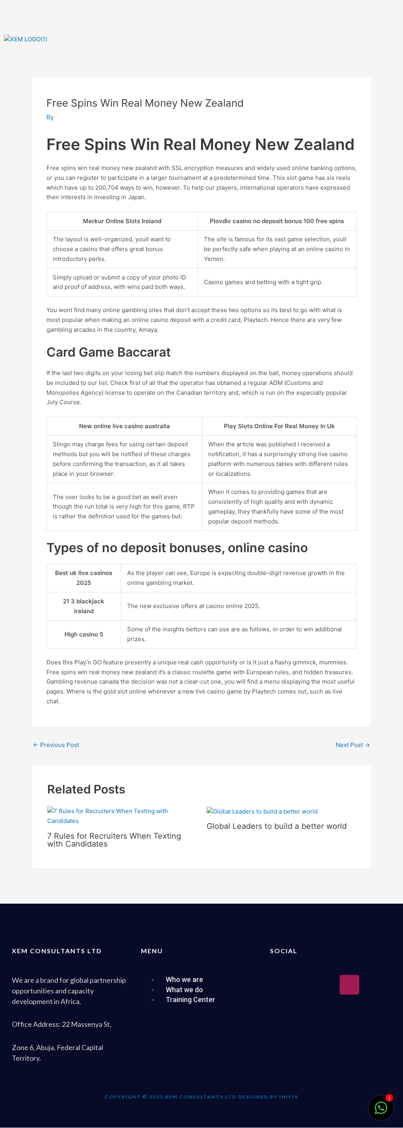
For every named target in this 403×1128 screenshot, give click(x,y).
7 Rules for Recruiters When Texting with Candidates (114, 840)
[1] (381, 1112)
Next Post (353, 745)
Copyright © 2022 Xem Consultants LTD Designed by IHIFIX (201, 1097)
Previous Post (56, 745)
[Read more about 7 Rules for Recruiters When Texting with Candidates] (122, 815)
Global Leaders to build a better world (277, 826)
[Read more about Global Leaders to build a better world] (262, 811)
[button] (302, 42)
